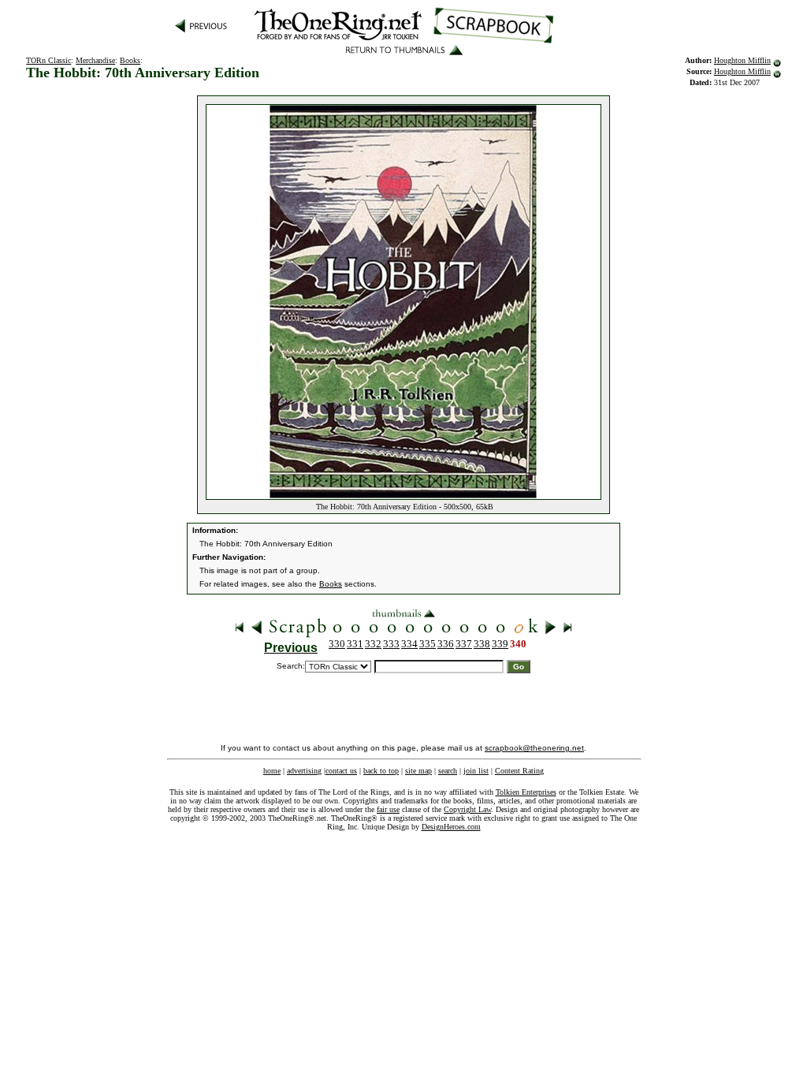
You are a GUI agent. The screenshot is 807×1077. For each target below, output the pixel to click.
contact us (341, 770)
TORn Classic (48, 60)
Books (130, 60)
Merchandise (95, 60)
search (447, 770)
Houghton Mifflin (742, 60)
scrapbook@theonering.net (534, 747)
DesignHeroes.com (451, 826)
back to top (381, 770)
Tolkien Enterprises (526, 792)
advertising (304, 770)
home (272, 770)
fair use (388, 809)
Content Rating (519, 770)
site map (418, 770)
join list (476, 770)
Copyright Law (467, 809)
